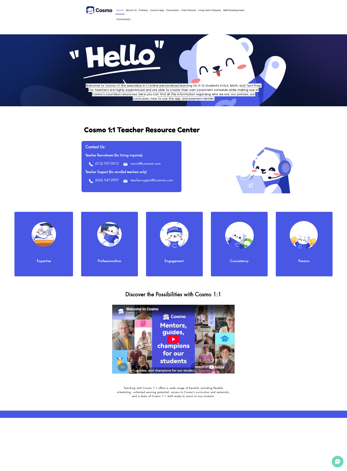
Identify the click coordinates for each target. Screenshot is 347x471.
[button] (131, 10)
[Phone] (91, 164)
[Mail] (125, 164)
